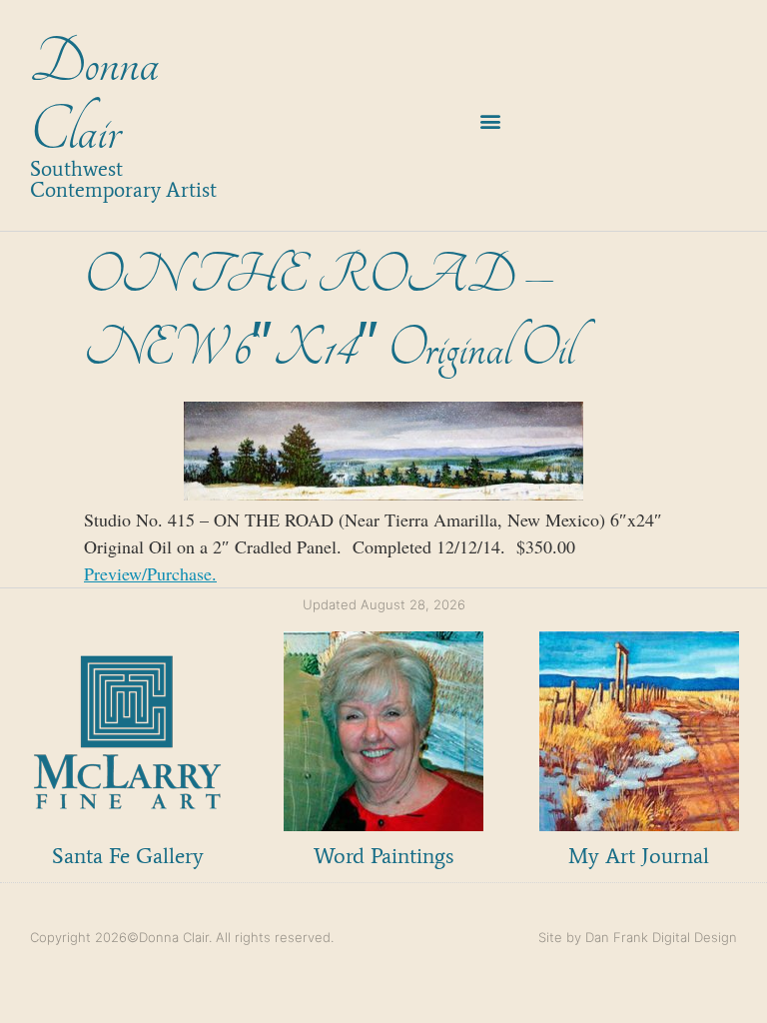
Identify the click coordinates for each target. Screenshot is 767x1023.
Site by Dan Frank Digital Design (637, 937)
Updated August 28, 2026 (384, 604)
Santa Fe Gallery (128, 855)
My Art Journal (638, 855)
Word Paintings (383, 855)
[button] (490, 121)
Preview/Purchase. (150, 573)
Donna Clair (94, 97)
